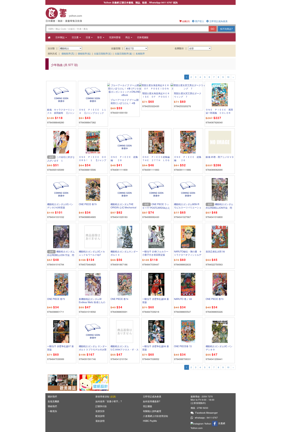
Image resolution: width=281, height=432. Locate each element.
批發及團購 (53, 401)
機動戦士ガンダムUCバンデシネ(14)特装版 (60, 206)
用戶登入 (199, 21)
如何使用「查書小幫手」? (108, 401)
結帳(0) (186, 21)
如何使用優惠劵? (151, 401)
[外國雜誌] (62, 382)
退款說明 (100, 420)
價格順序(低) (84, 53)
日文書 (75, 37)
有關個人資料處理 (152, 411)
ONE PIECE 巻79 (88, 204)
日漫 (88, 37)
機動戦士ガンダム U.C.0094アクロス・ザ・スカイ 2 (125, 349)
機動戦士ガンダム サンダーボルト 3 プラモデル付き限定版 (93, 349)
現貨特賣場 (114, 37)
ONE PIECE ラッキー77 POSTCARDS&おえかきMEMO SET (156, 208)
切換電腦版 (142, 37)
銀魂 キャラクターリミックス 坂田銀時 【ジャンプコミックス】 (60, 113)
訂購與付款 (101, 406)
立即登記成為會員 (218, 21)
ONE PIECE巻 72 (183, 346)
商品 (128, 37)
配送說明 (100, 416)
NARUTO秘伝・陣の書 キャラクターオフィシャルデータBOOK (188, 255)
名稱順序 (140, 53)
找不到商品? (226, 28)
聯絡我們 (52, 406)
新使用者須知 (105, 396)
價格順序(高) (67, 53)
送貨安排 (100, 411)
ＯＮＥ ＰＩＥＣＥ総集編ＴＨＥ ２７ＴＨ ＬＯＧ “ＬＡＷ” (157, 160)
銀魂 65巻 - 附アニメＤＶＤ (220, 156)
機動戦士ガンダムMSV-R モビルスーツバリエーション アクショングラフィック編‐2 (187, 209)
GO (212, 28)
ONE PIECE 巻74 (119, 299)
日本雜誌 (60, 37)
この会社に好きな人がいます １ (61, 158)
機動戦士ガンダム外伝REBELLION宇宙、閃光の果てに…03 (219, 208)
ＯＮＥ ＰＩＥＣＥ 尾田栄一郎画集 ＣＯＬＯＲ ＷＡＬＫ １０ (219, 113)
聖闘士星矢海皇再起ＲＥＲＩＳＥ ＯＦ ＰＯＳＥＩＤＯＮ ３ (156, 96)
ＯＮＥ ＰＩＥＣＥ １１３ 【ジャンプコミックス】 (92, 113)
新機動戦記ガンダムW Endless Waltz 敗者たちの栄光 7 (92, 302)
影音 (100, 37)
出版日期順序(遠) (123, 53)
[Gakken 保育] (94, 382)
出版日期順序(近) (103, 53)
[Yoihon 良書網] (68, 15)
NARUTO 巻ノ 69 (183, 299)
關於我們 (52, 396)
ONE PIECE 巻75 (56, 299)
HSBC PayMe (150, 420)
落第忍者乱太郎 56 (215, 251)
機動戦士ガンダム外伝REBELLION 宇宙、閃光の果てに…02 (61, 255)
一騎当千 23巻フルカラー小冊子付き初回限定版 (155, 253)
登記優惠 (147, 406)
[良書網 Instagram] (201, 423)
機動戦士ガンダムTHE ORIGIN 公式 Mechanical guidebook (123, 207)
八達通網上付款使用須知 (155, 416)
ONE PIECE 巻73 (214, 299)
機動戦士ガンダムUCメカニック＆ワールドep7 (92, 253)
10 (228, 77)
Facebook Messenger (206, 412)
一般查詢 (52, 411)
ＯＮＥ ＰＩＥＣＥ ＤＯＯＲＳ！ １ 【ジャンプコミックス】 (92, 160)
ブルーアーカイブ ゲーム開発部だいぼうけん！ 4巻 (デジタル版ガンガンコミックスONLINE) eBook (125, 104)
